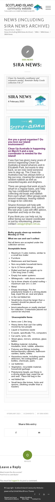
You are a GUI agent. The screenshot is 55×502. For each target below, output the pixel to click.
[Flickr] (48, 494)
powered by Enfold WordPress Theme (19, 491)
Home (18, 30)
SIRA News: (27, 64)
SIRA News (45, 32)
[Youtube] (44, 494)
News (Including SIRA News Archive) (18, 32)
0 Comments (29, 414)
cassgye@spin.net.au (28, 224)
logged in (15, 480)
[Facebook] (35, 494)
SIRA (36, 32)
